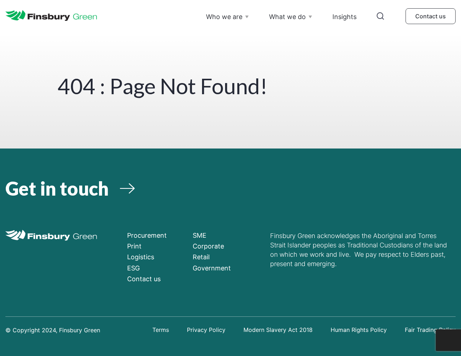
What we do (287, 16)
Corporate (208, 246)
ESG (133, 268)
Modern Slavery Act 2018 (278, 329)
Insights (344, 16)
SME (199, 235)
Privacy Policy (206, 329)
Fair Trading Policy (430, 329)
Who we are (224, 16)
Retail (201, 257)
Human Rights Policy (359, 329)
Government (212, 268)
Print (134, 246)
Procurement (147, 235)
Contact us (430, 16)
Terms (160, 329)
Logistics (140, 257)
